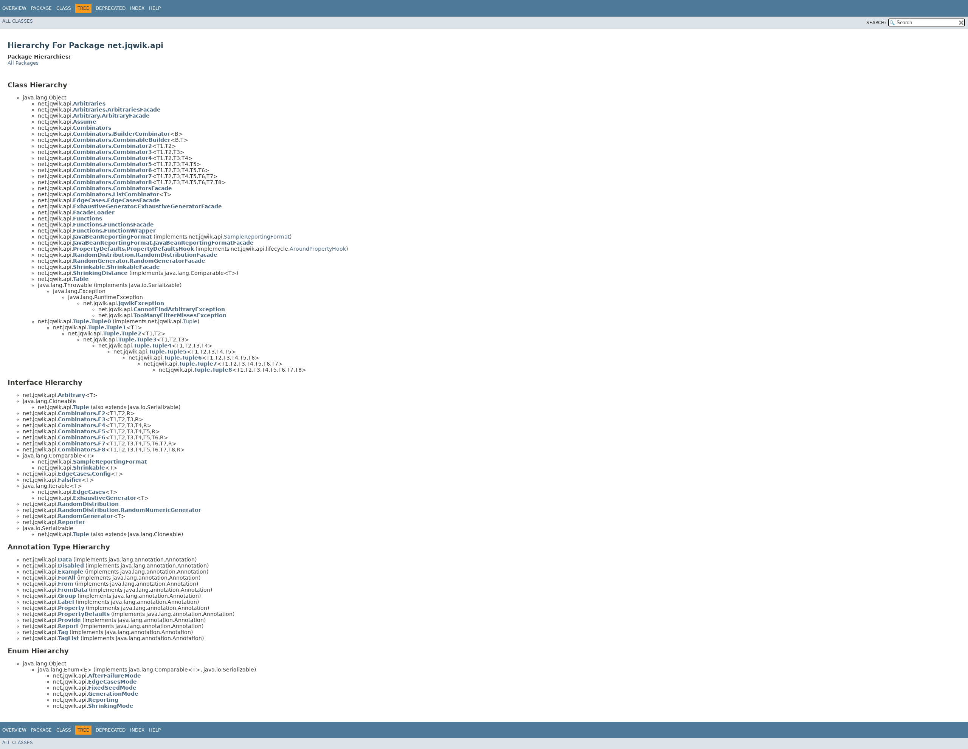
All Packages (23, 63)
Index (137, 8)
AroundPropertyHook (318, 249)
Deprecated (111, 8)
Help (155, 8)
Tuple (190, 321)
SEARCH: (876, 22)
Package (41, 8)
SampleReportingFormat (257, 237)
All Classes (17, 21)
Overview (14, 8)
